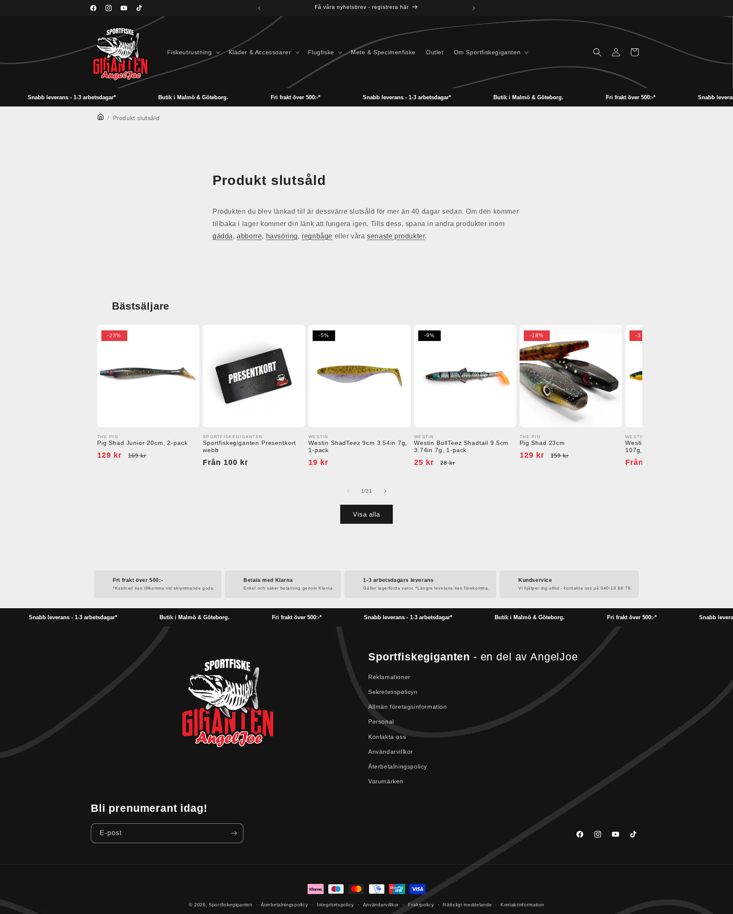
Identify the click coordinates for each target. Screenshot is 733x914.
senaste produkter (396, 236)
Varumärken (385, 781)
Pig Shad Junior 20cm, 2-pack (142, 442)
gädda (223, 236)
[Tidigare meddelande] (259, 8)
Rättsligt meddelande (467, 904)
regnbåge (317, 236)
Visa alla (366, 514)
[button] (193, 52)
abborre (249, 236)
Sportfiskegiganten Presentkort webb (249, 446)
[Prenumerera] (233, 833)
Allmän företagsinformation (407, 706)
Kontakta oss (387, 736)
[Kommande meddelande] (473, 8)
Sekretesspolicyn (393, 691)
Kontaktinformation (522, 904)
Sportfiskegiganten (230, 904)
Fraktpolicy (421, 904)
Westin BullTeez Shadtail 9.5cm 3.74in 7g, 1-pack (461, 446)
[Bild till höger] (385, 491)
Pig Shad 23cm (542, 442)
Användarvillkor (390, 751)
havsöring (282, 236)
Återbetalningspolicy (397, 766)
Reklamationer (389, 677)
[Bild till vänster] (348, 491)
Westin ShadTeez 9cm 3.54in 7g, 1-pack (357, 446)
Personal (381, 721)
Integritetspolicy (335, 904)
